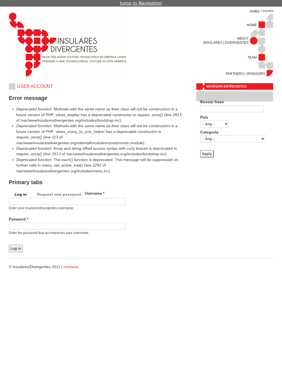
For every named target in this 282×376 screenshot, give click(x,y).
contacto (71, 267)
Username (94, 193)
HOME (252, 25)
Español (268, 10)
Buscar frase (212, 102)
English (254, 10)
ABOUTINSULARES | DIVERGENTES (225, 41)
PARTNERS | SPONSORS (245, 74)
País (204, 117)
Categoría (209, 132)
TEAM (252, 57)
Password (18, 219)
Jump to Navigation (141, 3)
